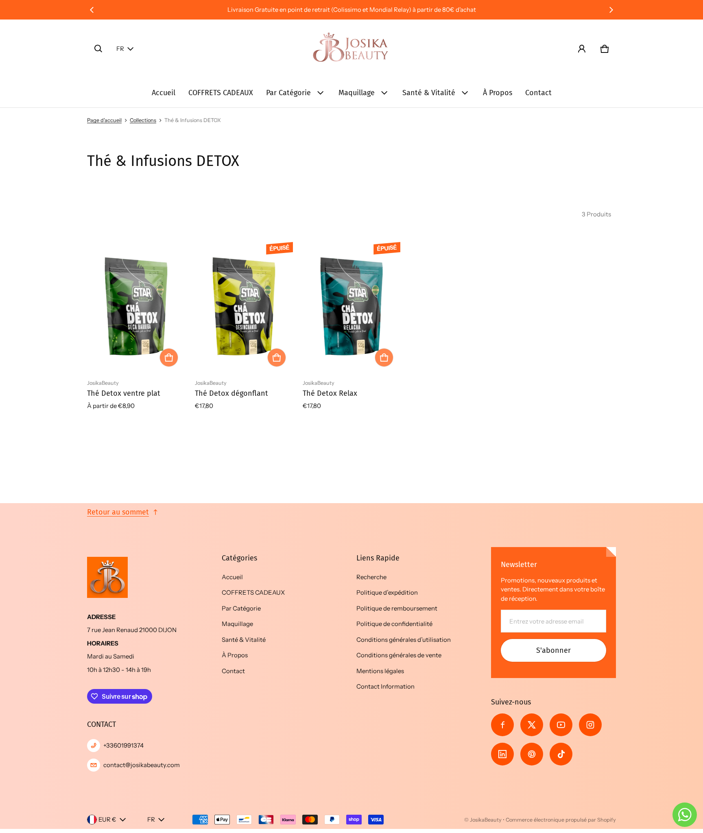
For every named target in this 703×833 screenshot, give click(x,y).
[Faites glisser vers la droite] (611, 10)
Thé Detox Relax (330, 393)
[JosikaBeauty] (351, 49)
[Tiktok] (561, 754)
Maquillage (356, 92)
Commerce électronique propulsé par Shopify (561, 820)
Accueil (163, 92)
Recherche (371, 577)
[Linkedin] (502, 754)
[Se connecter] (581, 48)
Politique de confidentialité (394, 624)
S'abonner (553, 650)
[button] (98, 48)
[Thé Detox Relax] (352, 306)
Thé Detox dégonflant (231, 393)
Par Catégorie (288, 92)
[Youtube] (561, 724)
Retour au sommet (118, 512)
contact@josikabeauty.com (141, 765)
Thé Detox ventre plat (123, 393)
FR (120, 48)
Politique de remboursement (396, 608)
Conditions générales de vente (398, 655)
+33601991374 (123, 745)
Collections (143, 120)
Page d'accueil (104, 120)
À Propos (497, 92)
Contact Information (385, 686)
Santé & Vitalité (428, 92)
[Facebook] (502, 724)
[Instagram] (590, 724)
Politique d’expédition (387, 592)
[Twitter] (531, 724)
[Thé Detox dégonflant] (244, 306)
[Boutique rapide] (169, 357)
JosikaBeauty (486, 820)
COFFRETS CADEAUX (220, 92)
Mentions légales (380, 671)
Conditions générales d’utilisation (403, 639)
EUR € (107, 819)
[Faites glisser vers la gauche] (92, 10)
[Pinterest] (531, 754)
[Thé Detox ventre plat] (136, 306)
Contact (538, 92)
